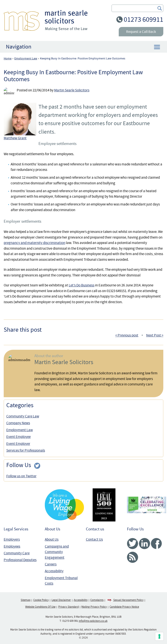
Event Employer (18, 443)
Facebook (156, 543)
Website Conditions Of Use (40, 607)
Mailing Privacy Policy (94, 607)
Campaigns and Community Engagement (57, 552)
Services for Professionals (25, 450)
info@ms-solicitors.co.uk (93, 621)
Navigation (18, 46)
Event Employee (18, 436)
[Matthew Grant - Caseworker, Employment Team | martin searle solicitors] (21, 119)
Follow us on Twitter (21, 476)
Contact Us (94, 539)
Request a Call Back (141, 31)
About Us (51, 539)
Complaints (97, 600)
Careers (51, 564)
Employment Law (19, 430)
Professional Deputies (20, 560)
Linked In (144, 543)
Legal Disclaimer (61, 600)
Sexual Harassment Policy (128, 600)
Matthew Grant (15, 138)
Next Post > (154, 335)
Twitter (132, 543)
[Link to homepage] (45, 20)
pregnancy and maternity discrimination (34, 242)
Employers (12, 539)
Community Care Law (22, 416)
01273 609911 (143, 19)
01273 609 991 (70, 621)
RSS (132, 557)
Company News (18, 423)
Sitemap (25, 600)
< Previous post (126, 335)
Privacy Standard (68, 607)
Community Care (17, 553)
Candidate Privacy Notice (124, 607)
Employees (12, 546)
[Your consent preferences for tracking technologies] (159, 636)
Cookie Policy (41, 600)
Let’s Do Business (81, 285)
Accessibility (54, 571)
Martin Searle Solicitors (71, 90)
